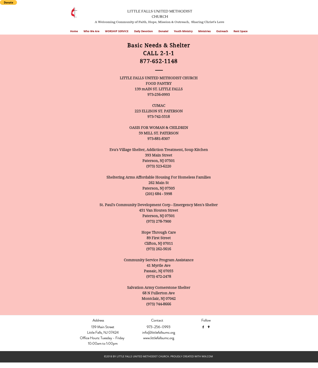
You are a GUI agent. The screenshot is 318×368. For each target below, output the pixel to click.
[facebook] (203, 327)
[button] (183, 31)
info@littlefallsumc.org (158, 332)
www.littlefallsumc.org (158, 338)
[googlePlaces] (209, 327)
